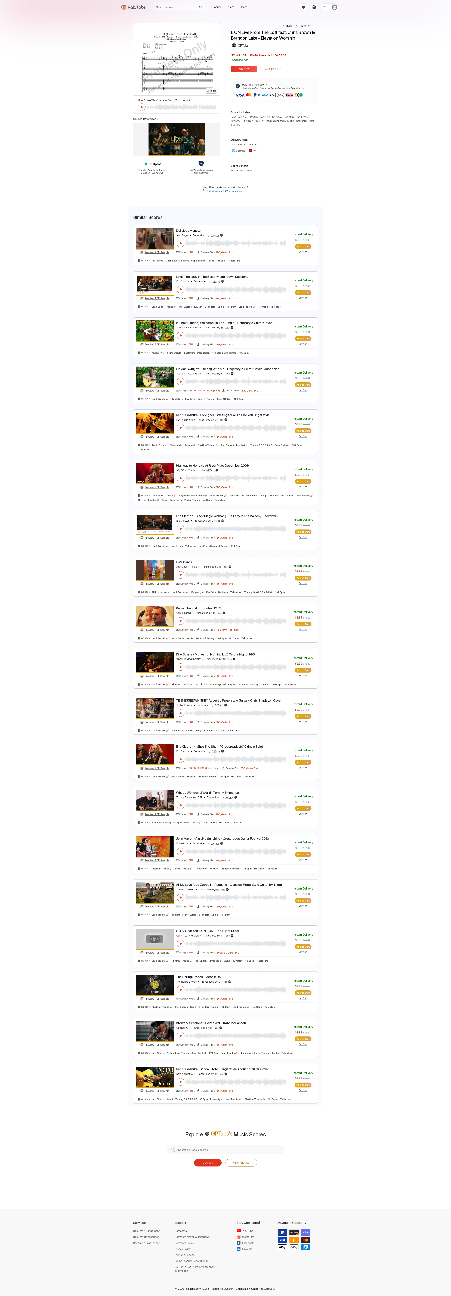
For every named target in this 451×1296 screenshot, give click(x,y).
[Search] (200, 7)
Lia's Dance (184, 562)
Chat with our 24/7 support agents (227, 191)
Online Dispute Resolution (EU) (192, 1261)
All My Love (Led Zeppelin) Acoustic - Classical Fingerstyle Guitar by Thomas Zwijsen (230, 885)
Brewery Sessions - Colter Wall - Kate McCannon (211, 1023)
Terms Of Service (184, 1255)
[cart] (314, 7)
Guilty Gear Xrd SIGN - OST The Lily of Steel (207, 931)
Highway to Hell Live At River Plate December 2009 (212, 465)
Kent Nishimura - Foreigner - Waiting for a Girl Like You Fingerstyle (223, 415)
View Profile (241, 1162)
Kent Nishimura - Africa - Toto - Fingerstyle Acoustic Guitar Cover (222, 1069)
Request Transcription (146, 1236)
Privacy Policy (182, 1249)
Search (208, 1162)
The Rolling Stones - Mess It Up (198, 977)
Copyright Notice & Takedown (192, 1236)
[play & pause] (142, 107)
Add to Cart (273, 69)
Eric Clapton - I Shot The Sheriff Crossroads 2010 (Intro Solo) (219, 747)
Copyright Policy (184, 1243)
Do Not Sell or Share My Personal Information (194, 1268)
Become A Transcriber (146, 1243)
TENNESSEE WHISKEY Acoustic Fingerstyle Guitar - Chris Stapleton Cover (229, 700)
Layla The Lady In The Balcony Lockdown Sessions (212, 277)
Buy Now (244, 69)
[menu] (115, 7)
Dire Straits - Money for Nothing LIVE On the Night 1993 (215, 654)
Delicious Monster (189, 231)
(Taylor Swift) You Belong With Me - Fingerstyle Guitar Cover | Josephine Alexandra (227, 369)
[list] (325, 7)
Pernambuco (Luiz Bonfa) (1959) (199, 608)
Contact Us (180, 1230)
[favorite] (303, 7)
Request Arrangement (146, 1230)
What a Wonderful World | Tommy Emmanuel (208, 793)
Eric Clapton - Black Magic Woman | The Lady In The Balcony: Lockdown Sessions (226, 516)
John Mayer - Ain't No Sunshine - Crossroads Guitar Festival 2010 (222, 839)
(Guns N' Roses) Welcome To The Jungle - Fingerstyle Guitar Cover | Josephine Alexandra (225, 323)
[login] (334, 7)
